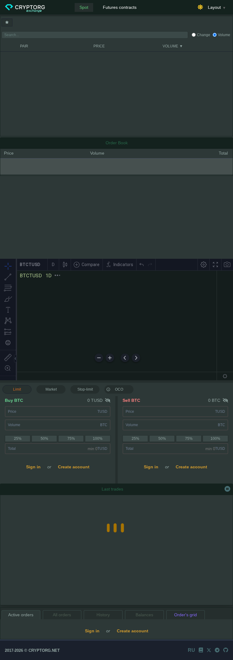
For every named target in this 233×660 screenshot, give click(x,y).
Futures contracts (120, 7)
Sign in (33, 466)
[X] (209, 650)
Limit (17, 389)
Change (203, 35)
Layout (214, 7)
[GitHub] (225, 650)
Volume (224, 35)
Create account (73, 466)
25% (18, 438)
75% (71, 438)
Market (51, 389)
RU (191, 650)
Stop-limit (85, 389)
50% (44, 438)
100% (98, 438)
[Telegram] (217, 650)
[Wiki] (201, 650)
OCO (119, 389)
